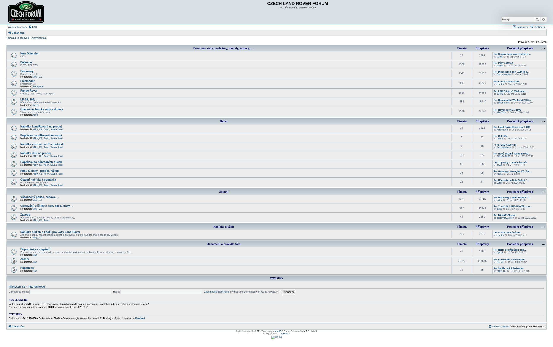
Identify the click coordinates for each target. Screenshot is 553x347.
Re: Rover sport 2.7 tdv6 (507, 109)
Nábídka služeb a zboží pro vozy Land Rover (50, 232)
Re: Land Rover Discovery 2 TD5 (512, 127)
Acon (35, 114)
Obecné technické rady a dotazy (41, 109)
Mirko (500, 174)
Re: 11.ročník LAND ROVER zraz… (513, 206)
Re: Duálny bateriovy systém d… (512, 54)
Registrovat (37, 286)
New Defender (29, 53)
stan (34, 254)
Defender (26, 62)
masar (500, 138)
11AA (499, 165)
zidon (499, 200)
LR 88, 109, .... (29, 99)
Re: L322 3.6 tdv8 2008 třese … (511, 91)
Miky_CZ (37, 76)
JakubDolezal (504, 147)
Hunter (500, 84)
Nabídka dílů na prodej (35, 153)
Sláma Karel (56, 129)
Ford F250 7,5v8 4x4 (505, 144)
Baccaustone (504, 74)
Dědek (500, 262)
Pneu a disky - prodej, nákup (39, 170)
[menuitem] (32, 27)
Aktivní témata (39, 38)
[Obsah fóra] (26, 12)
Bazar (223, 121)
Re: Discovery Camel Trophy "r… (512, 197)
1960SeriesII (503, 102)
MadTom (501, 112)
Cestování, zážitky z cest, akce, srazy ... (46, 205)
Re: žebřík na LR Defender (508, 268)
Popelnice (27, 267)
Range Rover (28, 90)
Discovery (26, 71)
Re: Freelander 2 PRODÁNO (509, 259)
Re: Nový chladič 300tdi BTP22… (512, 153)
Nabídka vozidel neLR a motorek (42, 144)
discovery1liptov (505, 217)
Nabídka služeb (223, 226)
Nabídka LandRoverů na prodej (41, 126)
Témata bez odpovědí (17, 38)
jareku (500, 65)
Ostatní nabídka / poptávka (38, 179)
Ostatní (223, 191)
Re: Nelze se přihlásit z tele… (510, 249)
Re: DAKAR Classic (505, 215)
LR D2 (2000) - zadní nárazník (510, 162)
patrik (500, 56)
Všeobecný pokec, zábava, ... (39, 197)
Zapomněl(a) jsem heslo (216, 291)
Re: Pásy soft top (503, 63)
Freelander (27, 81)
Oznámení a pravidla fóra (223, 244)
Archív (24, 259)
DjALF (500, 252)
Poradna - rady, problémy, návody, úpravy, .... (223, 48)
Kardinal (140, 318)
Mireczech (502, 129)
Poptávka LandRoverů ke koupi (41, 135)
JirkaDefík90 (503, 156)
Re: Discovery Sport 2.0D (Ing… (511, 71)
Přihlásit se (17, 286)
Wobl (499, 182)
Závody (25, 214)
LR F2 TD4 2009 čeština (507, 232)
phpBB (278, 331)
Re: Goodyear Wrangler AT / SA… (512, 171)
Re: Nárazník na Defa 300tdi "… (511, 180)
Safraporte (37, 86)
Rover (35, 105)
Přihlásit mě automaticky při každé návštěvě (254, 291)
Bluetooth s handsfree (506, 81)
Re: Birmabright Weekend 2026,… (513, 100)
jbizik (499, 209)
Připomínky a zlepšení (35, 249)
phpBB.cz (285, 333)
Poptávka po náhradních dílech (41, 162)
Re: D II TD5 (500, 136)
